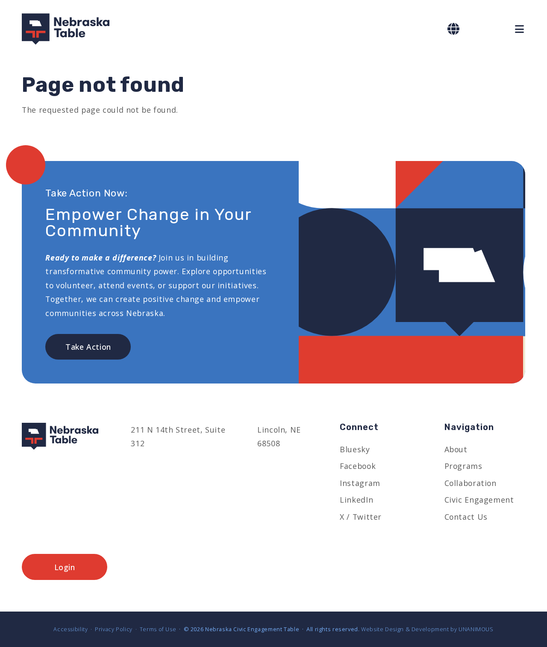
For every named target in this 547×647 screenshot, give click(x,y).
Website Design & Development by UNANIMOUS (427, 629)
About (456, 449)
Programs (463, 466)
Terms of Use (158, 629)
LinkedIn (356, 500)
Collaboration (470, 483)
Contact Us (466, 517)
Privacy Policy (113, 629)
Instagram (360, 483)
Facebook (358, 466)
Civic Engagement (479, 500)
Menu (520, 29)
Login (64, 567)
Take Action (88, 347)
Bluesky (355, 449)
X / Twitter (361, 517)
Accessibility (70, 629)
